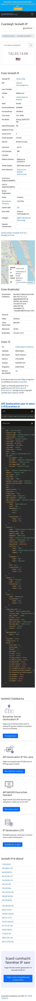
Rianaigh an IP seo (7, 235)
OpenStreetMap (22, 282)
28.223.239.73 (7, 872)
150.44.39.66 (6, 888)
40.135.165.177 (7, 876)
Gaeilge (28, 28)
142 (25, 996)
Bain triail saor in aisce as (14, 771)
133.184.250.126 (7, 906)
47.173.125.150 (7, 926)
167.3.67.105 (6, 884)
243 (18, 207)
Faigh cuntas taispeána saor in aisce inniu (18, 978)
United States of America (24, 347)
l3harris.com (21, 170)
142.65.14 (4, 998)
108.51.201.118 (7, 938)
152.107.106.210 (7, 922)
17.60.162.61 (6, 864)
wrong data (22, 382)
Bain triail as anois (11, 809)
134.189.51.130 (7, 868)
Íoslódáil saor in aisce (12, 844)
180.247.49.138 (7, 896)
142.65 (29, 996)
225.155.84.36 (7, 900)
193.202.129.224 (7, 914)
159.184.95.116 (7, 880)
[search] (31, 45)
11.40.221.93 (6, 934)
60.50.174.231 (7, 910)
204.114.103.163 (7, 942)
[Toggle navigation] (32, 14)
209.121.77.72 (7, 918)
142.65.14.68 (20, 79)
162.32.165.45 (7, 930)
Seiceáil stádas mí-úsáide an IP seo (13, 233)
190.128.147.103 (7, 892)
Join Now (18, 9)
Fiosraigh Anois (10, 736)
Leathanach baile (8, 36)
